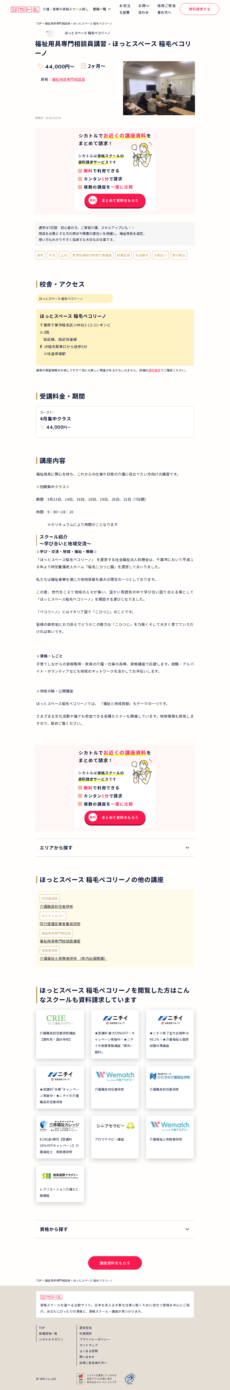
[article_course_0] (60, 1034)
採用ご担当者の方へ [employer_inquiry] (93, 1363)
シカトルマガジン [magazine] (51, 1339)
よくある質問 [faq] (89, 1351)
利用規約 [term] (86, 1333)
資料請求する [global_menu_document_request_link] (199, 9)
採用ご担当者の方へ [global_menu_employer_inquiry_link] (166, 9)
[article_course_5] (170, 1087)
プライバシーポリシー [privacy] (95, 1339)
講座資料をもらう (115, 1263)
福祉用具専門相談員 (68, 79)
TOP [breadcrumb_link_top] (39, 23)
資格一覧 (99, 9)
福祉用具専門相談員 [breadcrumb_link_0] (57, 23)
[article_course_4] (115, 1087)
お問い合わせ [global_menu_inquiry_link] (144, 9)
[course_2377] (115, 920)
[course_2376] (115, 955)
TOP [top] (42, 1327)
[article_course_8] (170, 1137)
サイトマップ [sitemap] (89, 1345)
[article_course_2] (170, 1034)
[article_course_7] (115, 1137)
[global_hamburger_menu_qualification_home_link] (25, 9)
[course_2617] (115, 937)
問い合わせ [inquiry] (87, 1357)
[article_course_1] (115, 1034)
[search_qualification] (115, 1229)
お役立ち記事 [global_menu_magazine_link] (125, 9)
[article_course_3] (60, 1087)
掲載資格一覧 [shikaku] (48, 1333)
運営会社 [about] (86, 1327)
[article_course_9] (60, 1184)
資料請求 (154, 370)
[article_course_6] (60, 1137)
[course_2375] (115, 903)
